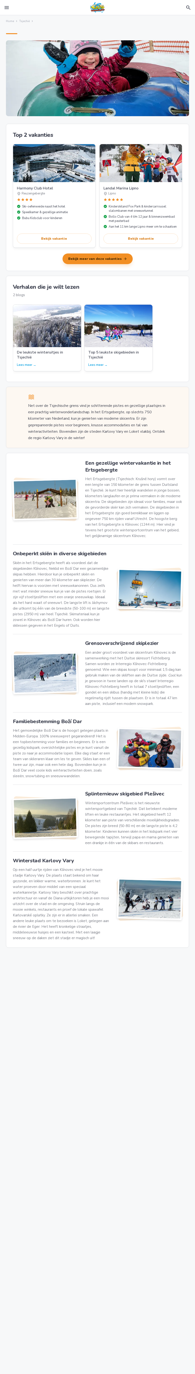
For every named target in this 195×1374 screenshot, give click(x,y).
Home (10, 21)
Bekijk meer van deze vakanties (97, 259)
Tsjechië (24, 21)
